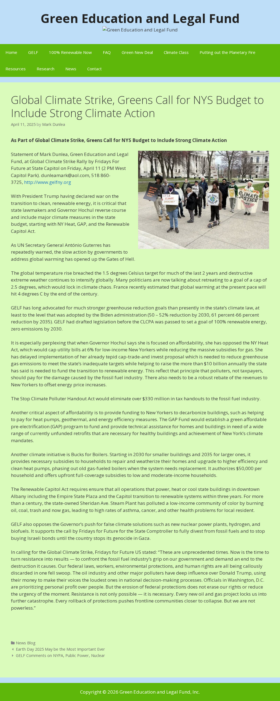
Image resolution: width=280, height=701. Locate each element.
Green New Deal (137, 52)
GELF (33, 52)
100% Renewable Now (70, 52)
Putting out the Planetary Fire (227, 52)
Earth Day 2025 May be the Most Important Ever (60, 649)
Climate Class (176, 52)
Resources (15, 68)
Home (11, 52)
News (70, 68)
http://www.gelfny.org (47, 182)
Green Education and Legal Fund (140, 18)
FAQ (107, 52)
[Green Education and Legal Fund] (140, 29)
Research (45, 68)
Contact (94, 68)
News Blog (26, 642)
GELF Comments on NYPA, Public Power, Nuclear (60, 655)
